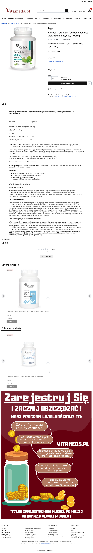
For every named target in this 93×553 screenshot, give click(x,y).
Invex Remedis (5, 536)
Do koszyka (11, 321)
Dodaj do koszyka (67, 83)
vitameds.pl (4, 23)
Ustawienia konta (53, 534)
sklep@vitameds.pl (45, 543)
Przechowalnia (52, 532)
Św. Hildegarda (5, 532)
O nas (73, 528)
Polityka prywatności (77, 536)
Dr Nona (3, 530)
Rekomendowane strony (78, 532)
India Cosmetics (6, 538)
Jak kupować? (29, 536)
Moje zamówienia (53, 530)
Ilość (49, 75)
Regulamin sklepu (76, 538)
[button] (66, 10)
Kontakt (73, 534)
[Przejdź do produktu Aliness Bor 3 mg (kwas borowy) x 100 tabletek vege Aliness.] (29, 289)
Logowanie (51, 528)
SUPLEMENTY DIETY (14, 23)
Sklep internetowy (44, 550)
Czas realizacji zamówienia (33, 528)
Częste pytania (29, 538)
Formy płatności (29, 530)
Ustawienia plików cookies (56, 536)
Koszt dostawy (29, 532)
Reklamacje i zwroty (31, 534)
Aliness (3, 528)
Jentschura (4, 534)
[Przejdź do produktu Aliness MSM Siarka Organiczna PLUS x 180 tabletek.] (29, 354)
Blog (72, 530)
